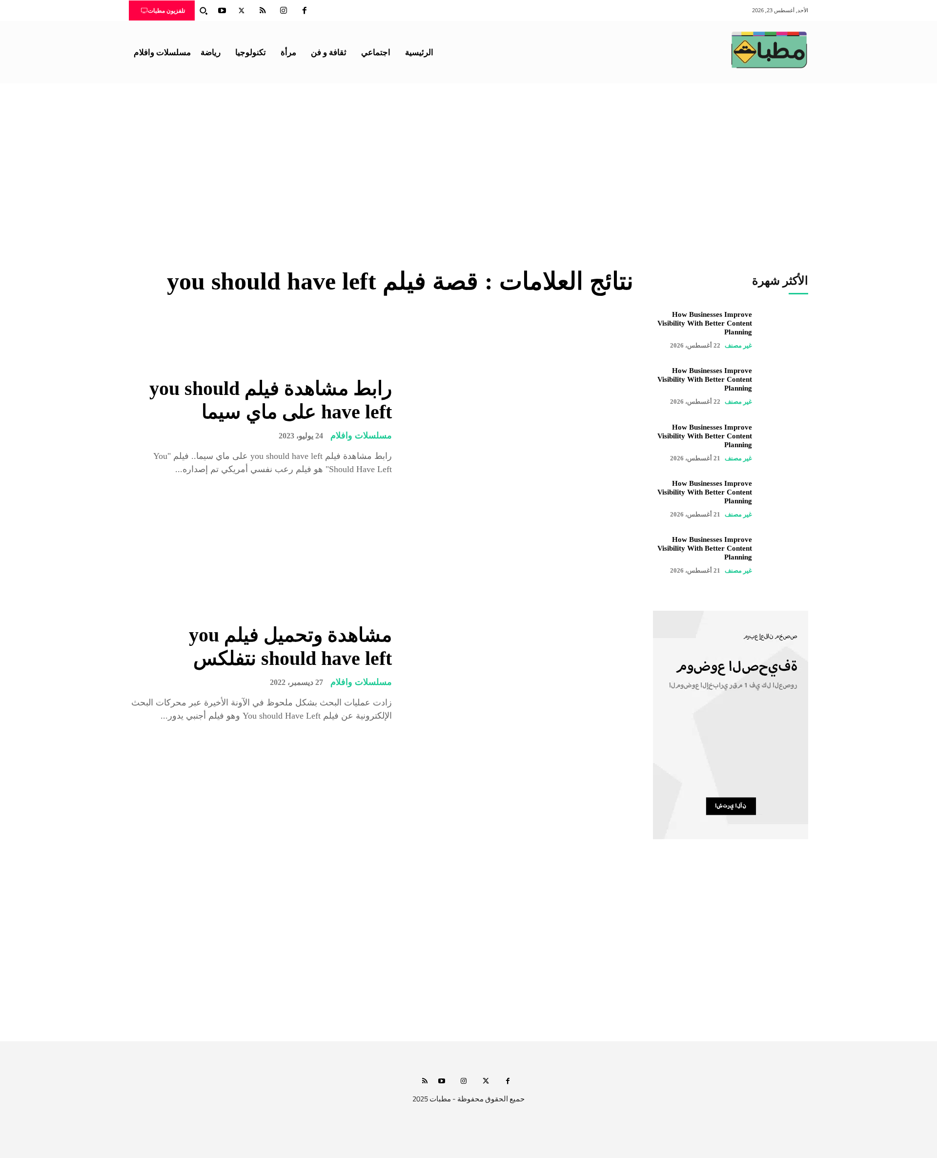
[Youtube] (222, 11)
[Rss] (424, 1081)
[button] (203, 11)
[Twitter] (241, 11)
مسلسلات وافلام (361, 435)
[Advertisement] (468, 156)
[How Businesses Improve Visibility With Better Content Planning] (785, 330)
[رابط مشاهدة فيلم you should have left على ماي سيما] (520, 426)
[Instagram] (283, 11)
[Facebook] (304, 11)
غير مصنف (738, 345)
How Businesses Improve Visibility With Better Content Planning (704, 323)
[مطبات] (769, 50)
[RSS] (262, 11)
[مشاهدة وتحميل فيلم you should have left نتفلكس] (520, 672)
